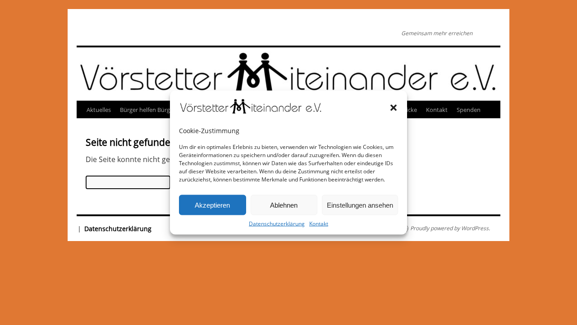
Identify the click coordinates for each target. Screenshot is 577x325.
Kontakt (318, 224)
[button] (393, 107)
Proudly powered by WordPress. (450, 228)
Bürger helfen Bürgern (149, 110)
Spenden (469, 110)
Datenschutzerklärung (277, 224)
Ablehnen (284, 205)
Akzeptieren (212, 205)
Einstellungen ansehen (360, 205)
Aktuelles (99, 110)
